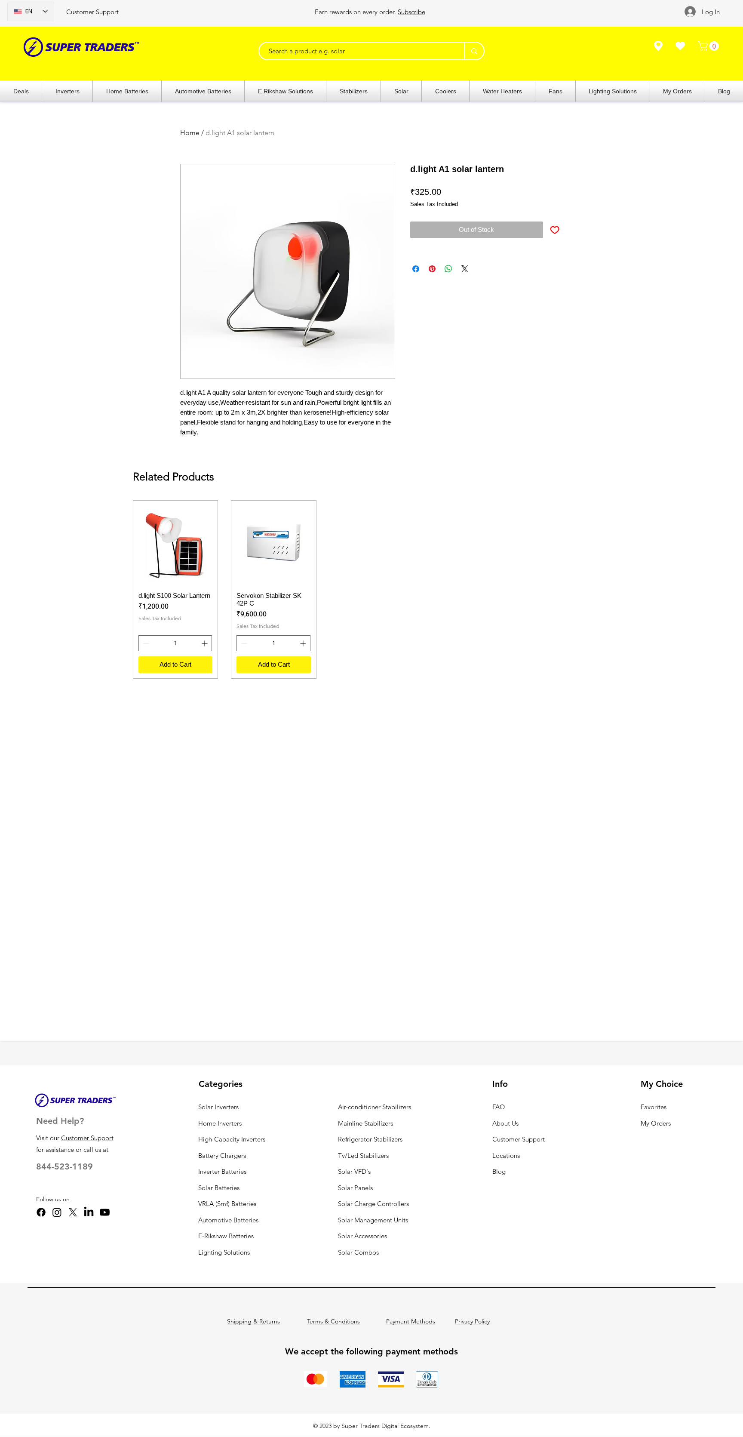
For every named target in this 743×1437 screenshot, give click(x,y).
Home (190, 133)
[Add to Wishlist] (555, 230)
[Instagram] (57, 1212)
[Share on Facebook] (416, 269)
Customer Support (92, 12)
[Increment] (205, 643)
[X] (73, 1212)
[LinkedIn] (89, 1212)
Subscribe (411, 12)
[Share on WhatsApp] (448, 269)
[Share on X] (465, 269)
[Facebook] (41, 1212)
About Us (505, 1123)
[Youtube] (105, 1212)
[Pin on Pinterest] (432, 269)
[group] (372, 589)
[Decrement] (145, 643)
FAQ (498, 1107)
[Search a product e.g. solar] (474, 51)
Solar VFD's (354, 1171)
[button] (709, 46)
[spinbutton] (175, 643)
